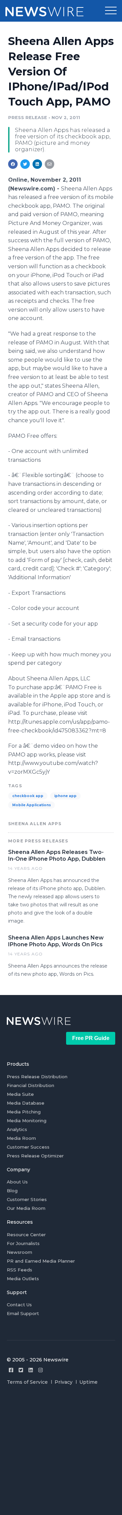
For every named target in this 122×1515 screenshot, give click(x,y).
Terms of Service (27, 1382)
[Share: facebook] (13, 164)
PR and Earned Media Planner (41, 1261)
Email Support (23, 1313)
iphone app (65, 796)
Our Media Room (26, 1208)
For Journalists (23, 1243)
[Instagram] (40, 1370)
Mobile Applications (31, 805)
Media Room (21, 1138)
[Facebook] (11, 1370)
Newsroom (19, 1252)
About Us (17, 1181)
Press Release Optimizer (35, 1155)
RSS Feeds (19, 1269)
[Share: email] (49, 164)
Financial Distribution (30, 1085)
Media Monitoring (26, 1120)
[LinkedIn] (30, 1370)
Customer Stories (27, 1199)
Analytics (17, 1129)
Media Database (25, 1103)
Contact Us (19, 1304)
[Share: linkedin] (37, 164)
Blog (12, 1190)
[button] (111, 11)
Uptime (88, 1382)
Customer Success (28, 1147)
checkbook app (27, 796)
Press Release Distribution (37, 1076)
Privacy (64, 1382)
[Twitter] (21, 1370)
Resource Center (26, 1234)
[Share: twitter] (25, 164)
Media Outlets (23, 1278)
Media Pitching (24, 1111)
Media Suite (20, 1094)
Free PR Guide (90, 1038)
